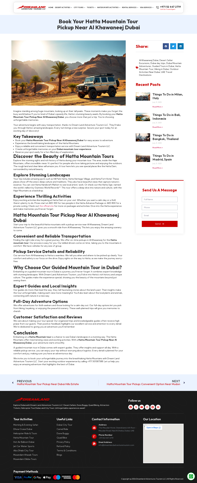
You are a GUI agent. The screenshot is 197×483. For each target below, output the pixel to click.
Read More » (158, 107)
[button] (166, 46)
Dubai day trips (157, 63)
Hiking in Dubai (161, 69)
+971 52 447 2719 (170, 6)
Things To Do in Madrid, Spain (163, 157)
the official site (46, 206)
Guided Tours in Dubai (163, 66)
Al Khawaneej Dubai (148, 60)
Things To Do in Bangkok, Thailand (166, 137)
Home (50, 7)
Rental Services (129, 7)
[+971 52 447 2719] (157, 7)
